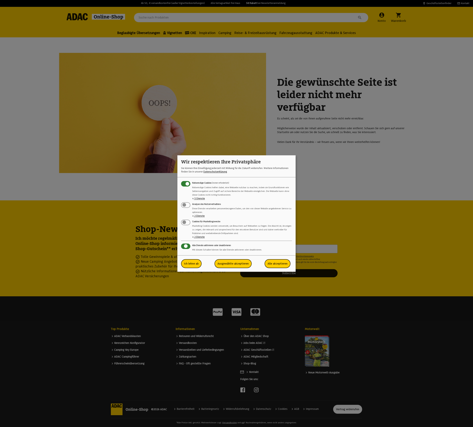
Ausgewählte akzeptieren (233, 263)
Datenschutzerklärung (215, 171)
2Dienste (198, 215)
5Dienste (198, 198)
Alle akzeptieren (277, 263)
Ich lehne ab (191, 263)
